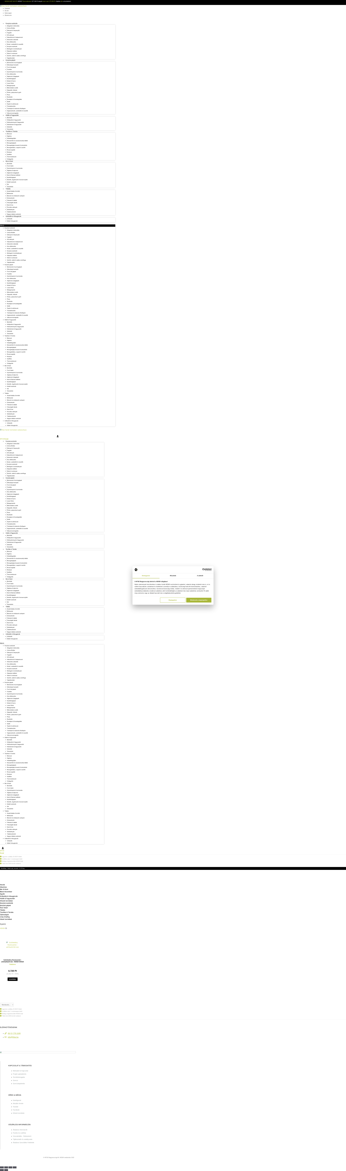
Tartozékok (10, 129)
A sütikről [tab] (200, 575)
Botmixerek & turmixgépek (14, 62)
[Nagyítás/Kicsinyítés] (2, 1167)
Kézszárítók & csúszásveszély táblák (17, 140)
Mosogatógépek (11, 143)
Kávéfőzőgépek (11, 78)
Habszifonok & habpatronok (15, 37)
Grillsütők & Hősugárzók (13, 216)
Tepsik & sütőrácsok (12, 104)
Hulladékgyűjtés (11, 138)
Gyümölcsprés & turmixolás (15, 71)
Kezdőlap (3, 868)
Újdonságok (4, 915)
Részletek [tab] (173, 575)
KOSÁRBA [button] (12, 979)
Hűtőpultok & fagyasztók (14, 120)
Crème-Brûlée (11, 28)
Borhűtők (9, 163)
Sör (8, 184)
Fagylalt (9, 32)
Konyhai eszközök (11, 23)
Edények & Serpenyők (13, 30)
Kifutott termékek (6, 901)
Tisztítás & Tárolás (11, 131)
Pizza (8, 94)
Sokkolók (9, 127)
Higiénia (9, 136)
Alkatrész (3, 887)
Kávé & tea (10, 205)
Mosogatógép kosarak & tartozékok (17, 145)
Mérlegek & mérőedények (14, 49)
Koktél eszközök (11, 182)
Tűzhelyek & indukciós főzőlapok (16, 108)
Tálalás (8, 189)
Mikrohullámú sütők (12, 88)
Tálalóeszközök (11, 212)
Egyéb (2, 894)
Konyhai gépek (10, 60)
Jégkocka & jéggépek (13, 76)
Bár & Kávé (9, 161)
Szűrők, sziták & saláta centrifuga (16, 55)
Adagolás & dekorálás (13, 26)
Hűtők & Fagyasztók (12, 115)
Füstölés (9, 69)
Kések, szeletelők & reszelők (15, 44)
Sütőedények (10, 209)
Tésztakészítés (11, 106)
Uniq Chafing (5, 917)
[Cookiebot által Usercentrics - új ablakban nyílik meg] (204, 569)
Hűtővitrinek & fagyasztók (14, 124)
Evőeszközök (10, 198)
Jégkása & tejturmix (12, 170)
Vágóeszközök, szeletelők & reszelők (17, 110)
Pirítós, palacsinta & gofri (14, 92)
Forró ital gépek (11, 67)
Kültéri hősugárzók (12, 221)
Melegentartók (11, 85)
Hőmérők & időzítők (12, 39)
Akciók (2, 885)
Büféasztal (10, 193)
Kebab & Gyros (11, 81)
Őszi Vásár (4, 908)
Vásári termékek (6, 919)
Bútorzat (9, 133)
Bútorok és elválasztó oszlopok (16, 195)
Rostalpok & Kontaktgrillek (14, 99)
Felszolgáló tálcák (12, 202)
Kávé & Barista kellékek (13, 175)
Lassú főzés (10, 83)
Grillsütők (9, 218)
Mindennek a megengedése (198, 600)
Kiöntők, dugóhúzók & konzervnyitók (17, 179)
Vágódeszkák (11, 58)
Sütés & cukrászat (12, 53)
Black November (6, 892)
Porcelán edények (12, 207)
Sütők (8, 101)
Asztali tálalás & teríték (13, 191)
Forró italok (10, 166)
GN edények (10, 35)
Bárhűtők (9, 117)
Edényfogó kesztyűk (12, 65)
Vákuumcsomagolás (12, 113)
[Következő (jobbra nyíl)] (6, 1170)
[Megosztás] (10, 1167)
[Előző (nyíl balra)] (2, 1170)
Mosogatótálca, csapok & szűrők (16, 147)
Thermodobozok (11, 156)
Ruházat (9, 152)
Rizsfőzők (9, 97)
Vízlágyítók (10, 159)
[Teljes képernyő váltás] (6, 1167)
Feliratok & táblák (12, 200)
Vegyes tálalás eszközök (14, 214)
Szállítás (9, 154)
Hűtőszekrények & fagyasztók (15, 122)
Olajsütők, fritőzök (12, 90)
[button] (57, 225)
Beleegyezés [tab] (146, 575)
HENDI (2, 928)
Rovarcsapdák (11, 150)
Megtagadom (173, 600)
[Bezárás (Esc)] (14, 1167)
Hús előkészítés (11, 42)
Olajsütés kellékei (12, 51)
